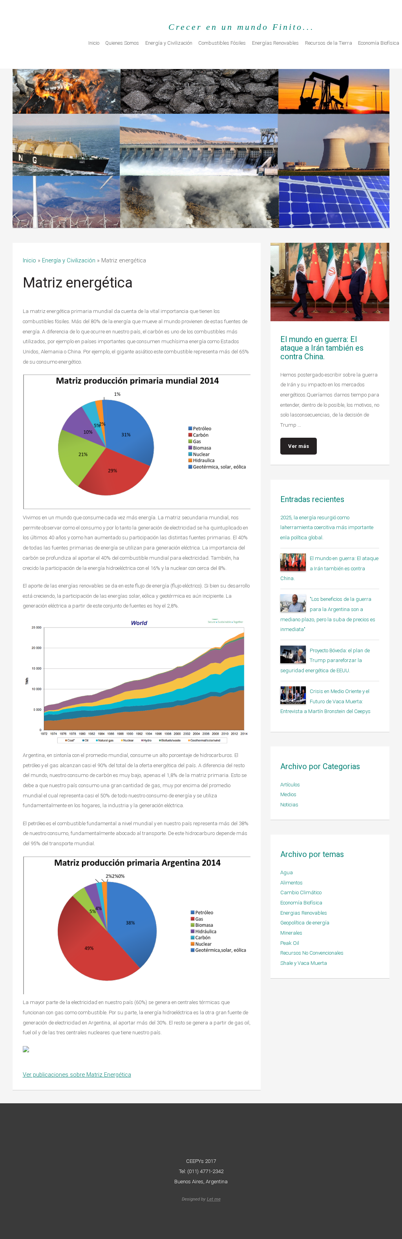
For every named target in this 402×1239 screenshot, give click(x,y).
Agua (286, 872)
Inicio (93, 43)
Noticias (289, 805)
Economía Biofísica (301, 903)
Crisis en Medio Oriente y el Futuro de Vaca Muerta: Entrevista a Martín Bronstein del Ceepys (325, 701)
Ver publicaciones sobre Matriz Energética (77, 1074)
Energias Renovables (303, 913)
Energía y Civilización (168, 43)
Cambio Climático (301, 892)
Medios (288, 794)
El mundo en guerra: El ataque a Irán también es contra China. (329, 568)
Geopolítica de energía (304, 923)
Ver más (298, 446)
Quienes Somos (122, 43)
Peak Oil (289, 943)
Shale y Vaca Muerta (303, 963)
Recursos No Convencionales (312, 953)
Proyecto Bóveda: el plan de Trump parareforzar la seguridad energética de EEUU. (325, 660)
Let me (214, 1199)
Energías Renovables (275, 43)
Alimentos (291, 883)
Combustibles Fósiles (222, 43)
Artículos (290, 785)
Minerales (291, 933)
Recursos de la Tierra (328, 43)
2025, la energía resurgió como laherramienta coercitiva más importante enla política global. (326, 527)
